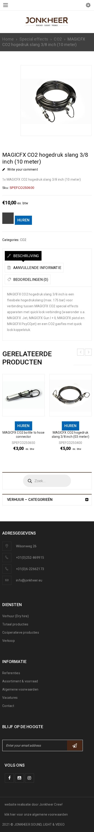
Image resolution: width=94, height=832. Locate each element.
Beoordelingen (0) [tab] (30, 279)
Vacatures (10, 697)
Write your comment (22, 169)
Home (8, 39)
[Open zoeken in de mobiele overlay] (47, 480)
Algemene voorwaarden (20, 689)
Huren (23, 220)
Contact (8, 706)
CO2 (58, 39)
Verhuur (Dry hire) (15, 616)
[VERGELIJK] (8, 218)
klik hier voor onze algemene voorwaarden (36, 814)
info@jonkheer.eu (29, 580)
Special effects (33, 39)
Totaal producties (15, 624)
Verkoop (8, 641)
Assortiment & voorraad (20, 681)
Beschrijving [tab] (25, 256)
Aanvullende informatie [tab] (36, 268)
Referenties (11, 673)
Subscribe (74, 745)
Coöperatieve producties (20, 632)
